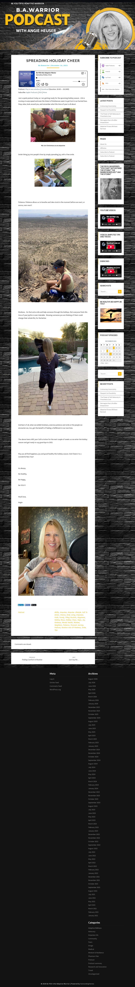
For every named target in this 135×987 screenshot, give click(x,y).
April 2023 (91, 820)
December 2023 (94, 792)
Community (92, 938)
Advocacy (91, 931)
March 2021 (92, 908)
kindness (58, 622)
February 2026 (93, 700)
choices (63, 615)
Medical (91, 949)
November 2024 (94, 753)
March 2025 (92, 739)
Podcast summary (95, 963)
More (45, 92)
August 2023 (92, 806)
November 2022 (94, 838)
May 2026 (91, 689)
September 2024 (94, 760)
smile (84, 627)
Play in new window (32, 89)
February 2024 (93, 785)
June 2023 (92, 813)
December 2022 (94, 834)
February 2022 (93, 869)
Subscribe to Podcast (107, 152)
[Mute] (117, 224)
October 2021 (93, 884)
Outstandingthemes (87, 984)
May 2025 (91, 732)
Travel (90, 970)
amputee (63, 612)
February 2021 (93, 912)
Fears (90, 942)
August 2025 (92, 721)
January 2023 (93, 831)
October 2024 (93, 757)
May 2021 (91, 901)
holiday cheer (71, 620)
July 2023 (91, 809)
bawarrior (45, 65)
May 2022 (91, 859)
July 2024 (91, 767)
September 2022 (94, 845)
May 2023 (91, 817)
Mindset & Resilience (96, 952)
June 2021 (92, 898)
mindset (76, 622)
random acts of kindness (71, 627)
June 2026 (92, 686)
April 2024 (91, 778)
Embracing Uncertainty (108, 106)
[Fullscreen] (119, 224)
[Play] (103, 224)
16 (110, 354)
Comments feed (56, 686)
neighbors (58, 625)
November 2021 (94, 880)
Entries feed (54, 682)
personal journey (77, 625)
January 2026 (93, 704)
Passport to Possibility (108, 110)
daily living (71, 615)
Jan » (106, 363)
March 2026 (92, 696)
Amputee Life (93, 935)
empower (79, 615)
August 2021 (92, 891)
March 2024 (92, 781)
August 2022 (92, 848)
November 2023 (94, 795)
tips (56, 630)
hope (79, 620)
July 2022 (91, 852)
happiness (81, 617)
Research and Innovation (97, 967)
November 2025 (94, 711)
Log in (52, 679)
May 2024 (91, 774)
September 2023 (94, 802)
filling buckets (70, 617)
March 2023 (92, 824)
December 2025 (94, 707)
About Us (103, 144)
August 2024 (92, 764)
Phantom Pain (93, 956)
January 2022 (93, 873)
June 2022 (92, 855)
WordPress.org (55, 689)
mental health (67, 622)
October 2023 (93, 799)
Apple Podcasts (32, 92)
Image (90, 945)
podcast (57, 627)
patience (66, 625)
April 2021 (91, 905)
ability (57, 612)
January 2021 (93, 915)
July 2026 (91, 682)
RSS (40, 92)
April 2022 (91, 862)
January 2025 (93, 746)
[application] (111, 220)
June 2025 (92, 728)
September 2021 (94, 887)
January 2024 (93, 788)
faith (56, 617)
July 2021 (91, 894)
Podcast (21, 612)
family (61, 617)
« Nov (102, 363)
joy (83, 620)
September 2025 (94, 718)
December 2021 (94, 877)
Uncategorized (93, 974)
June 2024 (92, 771)
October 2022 (93, 841)
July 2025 (91, 725)
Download (45, 89)
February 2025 (93, 742)
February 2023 (93, 827)
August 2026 (92, 679)
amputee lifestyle (74, 612)
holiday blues (60, 620)
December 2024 (94, 749)
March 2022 (92, 866)
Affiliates (103, 148)
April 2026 (91, 693)
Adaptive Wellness (95, 928)
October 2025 (93, 714)
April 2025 (91, 735)
